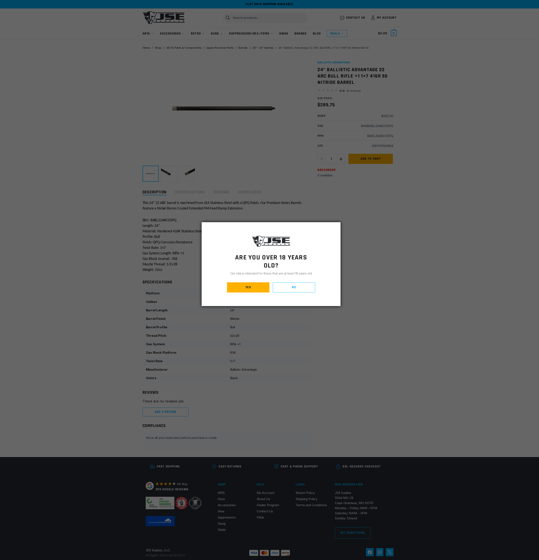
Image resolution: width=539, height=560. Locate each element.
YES (248, 287)
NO (294, 287)
